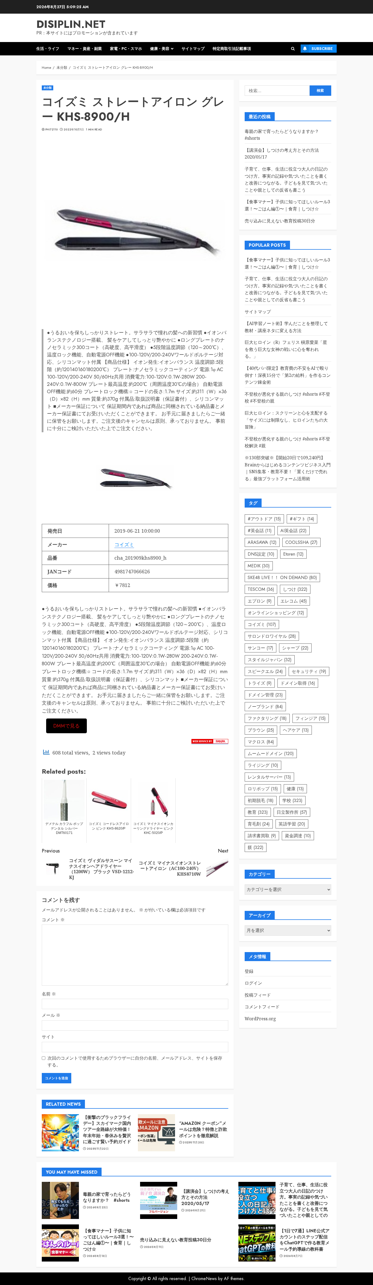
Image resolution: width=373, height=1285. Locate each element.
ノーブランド (265, 706)
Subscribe (322, 48)
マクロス (261, 742)
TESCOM (261, 589)
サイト (48, 1037)
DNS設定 (261, 554)
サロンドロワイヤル (272, 636)
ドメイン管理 (265, 695)
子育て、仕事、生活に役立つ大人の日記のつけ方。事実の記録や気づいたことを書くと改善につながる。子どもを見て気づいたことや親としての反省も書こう (304, 1203)
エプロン (260, 601)
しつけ (295, 589)
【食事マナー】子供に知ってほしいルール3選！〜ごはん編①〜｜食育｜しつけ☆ (108, 1240)
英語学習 (292, 824)
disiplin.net (70, 24)
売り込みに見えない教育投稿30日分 (280, 221)
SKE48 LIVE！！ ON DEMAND (282, 577)
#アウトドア (264, 519)
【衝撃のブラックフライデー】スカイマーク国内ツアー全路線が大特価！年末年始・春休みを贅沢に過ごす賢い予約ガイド (107, 1129)
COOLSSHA (301, 542)
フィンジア (310, 718)
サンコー (260, 648)
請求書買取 (262, 836)
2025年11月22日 (98, 1149)
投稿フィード (258, 995)
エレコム (293, 601)
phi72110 (51, 130)
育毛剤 (259, 824)
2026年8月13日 (97, 1256)
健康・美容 (159, 48)
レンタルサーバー (269, 777)
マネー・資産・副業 (84, 48)
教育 (258, 812)
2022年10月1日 (74, 130)
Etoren (293, 554)
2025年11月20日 (193, 1142)
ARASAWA (262, 542)
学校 (292, 800)
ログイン (253, 983)
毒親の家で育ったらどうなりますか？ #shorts (107, 1197)
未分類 (47, 88)
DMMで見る (66, 725)
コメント (53, 920)
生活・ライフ (47, 48)
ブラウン (261, 730)
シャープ (295, 648)
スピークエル (265, 671)
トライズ (260, 683)
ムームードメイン (271, 753)
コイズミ (124, 544)
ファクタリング (267, 718)
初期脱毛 (261, 800)
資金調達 (298, 836)
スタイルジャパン (270, 660)
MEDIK (259, 566)
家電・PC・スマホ (126, 48)
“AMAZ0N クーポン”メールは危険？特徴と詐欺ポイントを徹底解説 (203, 1129)
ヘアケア (296, 730)
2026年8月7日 (293, 1256)
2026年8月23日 (97, 1207)
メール (51, 1015)
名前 (49, 994)
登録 (249, 971)
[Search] (293, 48)
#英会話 (260, 530)
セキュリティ (309, 671)
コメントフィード (262, 1007)
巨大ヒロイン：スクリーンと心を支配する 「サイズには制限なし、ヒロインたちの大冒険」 (286, 420)
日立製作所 (292, 812)
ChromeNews (204, 1278)
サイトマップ (193, 48)
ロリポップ (263, 789)
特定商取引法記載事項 (232, 48)
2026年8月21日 (195, 1210)
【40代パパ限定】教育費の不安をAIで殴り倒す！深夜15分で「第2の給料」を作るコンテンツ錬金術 (288, 375)
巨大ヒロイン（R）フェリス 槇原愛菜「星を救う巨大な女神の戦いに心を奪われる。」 (286, 349)
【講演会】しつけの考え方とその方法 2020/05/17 (205, 1197)
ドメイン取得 (297, 683)
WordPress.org (260, 1019)
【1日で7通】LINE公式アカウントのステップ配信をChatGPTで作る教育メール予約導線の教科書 (305, 1240)
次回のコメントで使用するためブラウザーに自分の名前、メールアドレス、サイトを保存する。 (135, 1061)
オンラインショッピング (276, 613)
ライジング (263, 765)
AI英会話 (293, 530)
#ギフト (302, 519)
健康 (295, 789)
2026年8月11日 (154, 1247)
